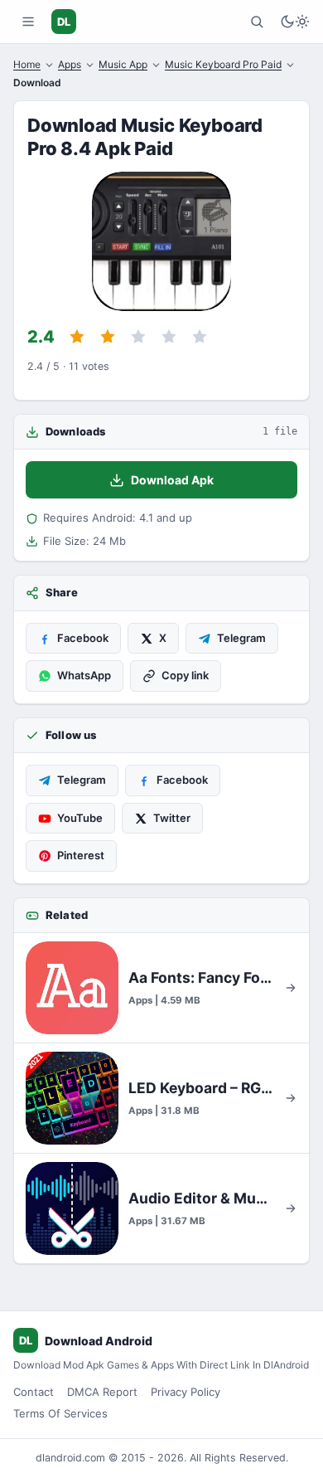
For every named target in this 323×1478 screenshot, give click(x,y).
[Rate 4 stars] (169, 337)
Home (27, 64)
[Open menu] (28, 21)
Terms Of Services (60, 1413)
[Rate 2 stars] (108, 337)
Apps (69, 64)
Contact (33, 1391)
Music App (123, 64)
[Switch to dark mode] (295, 21)
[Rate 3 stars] (138, 337)
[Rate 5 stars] (200, 337)
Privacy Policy (185, 1391)
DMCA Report (102, 1391)
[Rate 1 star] (77, 337)
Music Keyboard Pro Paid (223, 64)
